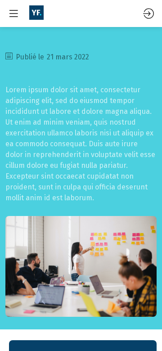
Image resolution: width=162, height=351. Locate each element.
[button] (13, 13)
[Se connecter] (148, 13)
